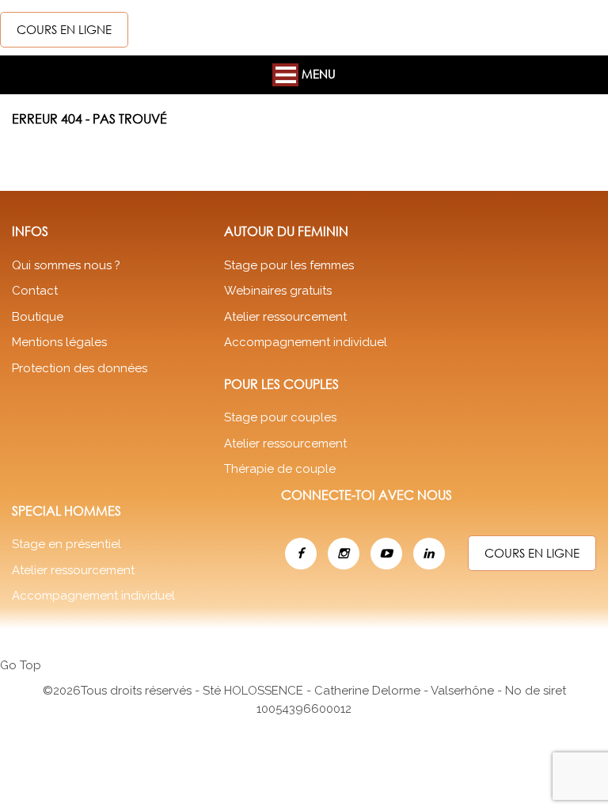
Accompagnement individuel (305, 342)
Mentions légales (59, 342)
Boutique (37, 317)
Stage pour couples (280, 417)
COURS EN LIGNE (64, 29)
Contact (35, 291)
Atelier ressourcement (285, 317)
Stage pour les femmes (289, 265)
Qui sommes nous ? (66, 265)
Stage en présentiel (66, 544)
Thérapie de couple (280, 469)
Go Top (20, 665)
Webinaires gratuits (278, 291)
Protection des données (79, 368)
